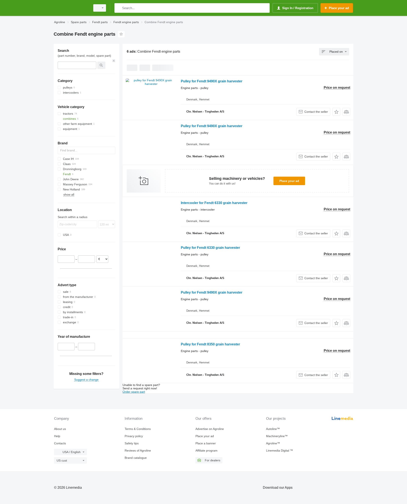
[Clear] (113, 60)
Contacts (60, 443)
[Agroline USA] (71, 8)
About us (60, 429)
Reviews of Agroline (138, 450)
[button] (336, 112)
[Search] (118, 8)
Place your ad (289, 181)
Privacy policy (134, 436)
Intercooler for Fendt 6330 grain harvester (214, 203)
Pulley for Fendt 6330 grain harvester (210, 247)
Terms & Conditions (138, 429)
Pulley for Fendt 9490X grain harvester (211, 81)
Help (57, 436)
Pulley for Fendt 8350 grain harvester (210, 344)
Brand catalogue (136, 457)
